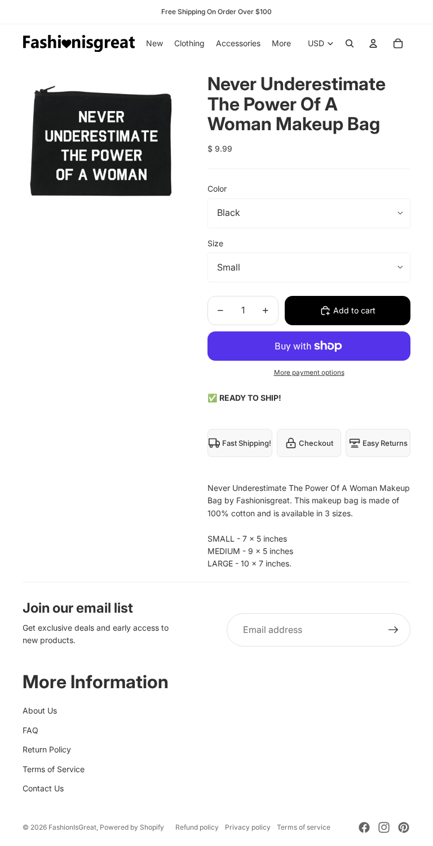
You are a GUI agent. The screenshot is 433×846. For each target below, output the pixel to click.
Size (215, 243)
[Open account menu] (373, 43)
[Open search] (349, 43)
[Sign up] (393, 630)
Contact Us (43, 788)
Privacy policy (248, 827)
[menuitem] (281, 43)
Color (217, 188)
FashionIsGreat (72, 827)
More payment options (309, 373)
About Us (40, 710)
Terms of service (303, 827)
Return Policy (47, 749)
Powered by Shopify (132, 827)
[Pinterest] (403, 827)
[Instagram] (384, 827)
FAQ (30, 730)
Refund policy (197, 827)
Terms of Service (54, 769)
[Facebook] (364, 827)
